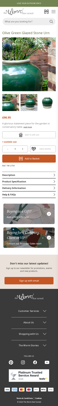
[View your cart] (46, 11)
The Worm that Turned (32, 402)
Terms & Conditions (24, 398)
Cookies (38, 398)
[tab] (29, 175)
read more (27, 127)
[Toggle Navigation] (53, 11)
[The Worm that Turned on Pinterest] (11, 362)
